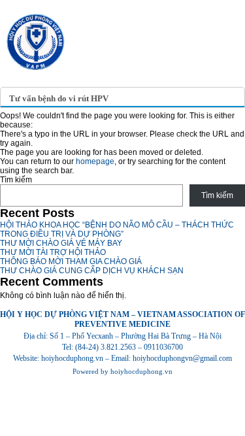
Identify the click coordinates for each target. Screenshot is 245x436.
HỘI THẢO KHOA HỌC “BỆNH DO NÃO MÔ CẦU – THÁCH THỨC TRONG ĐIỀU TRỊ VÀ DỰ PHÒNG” (117, 229)
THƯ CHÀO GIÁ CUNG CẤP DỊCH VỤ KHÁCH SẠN (92, 270)
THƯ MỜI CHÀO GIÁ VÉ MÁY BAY (61, 243)
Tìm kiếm (16, 179)
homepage (95, 161)
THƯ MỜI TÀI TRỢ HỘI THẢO (53, 252)
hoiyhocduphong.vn (141, 371)
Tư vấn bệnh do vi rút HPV (58, 98)
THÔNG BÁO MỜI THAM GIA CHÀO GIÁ (71, 261)
